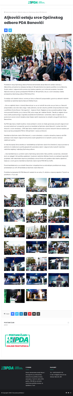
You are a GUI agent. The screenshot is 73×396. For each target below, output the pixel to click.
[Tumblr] (25, 314)
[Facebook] (6, 30)
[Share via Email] (34, 314)
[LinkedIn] (21, 314)
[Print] (38, 314)
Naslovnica (8, 12)
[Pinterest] (30, 314)
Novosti (14, 12)
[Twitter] (10, 30)
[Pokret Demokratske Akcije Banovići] (36, 2)
